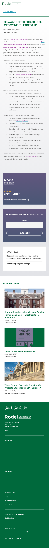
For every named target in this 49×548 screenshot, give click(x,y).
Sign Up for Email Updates (14, 514)
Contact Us (9, 504)
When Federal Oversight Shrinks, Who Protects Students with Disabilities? (23, 386)
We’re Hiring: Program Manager (18, 264)
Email (24, 221)
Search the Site (10, 528)
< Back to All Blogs (9, 12)
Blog (6, 497)
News (14, 32)
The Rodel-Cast (11, 500)
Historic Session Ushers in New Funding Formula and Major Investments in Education (24, 315)
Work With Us (10, 493)
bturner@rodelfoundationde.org (16, 200)
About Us (8, 440)
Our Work (8, 471)
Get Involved (9, 518)
